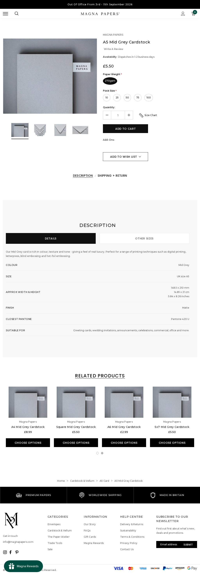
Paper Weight (112, 74)
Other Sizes (144, 238)
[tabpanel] (28, 417)
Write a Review (113, 49)
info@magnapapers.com (18, 541)
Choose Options (28, 443)
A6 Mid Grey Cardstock (124, 427)
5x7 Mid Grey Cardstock (172, 427)
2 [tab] (102, 453)
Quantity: (109, 107)
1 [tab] (97, 453)
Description (83, 176)
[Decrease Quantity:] (107, 115)
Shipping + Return (112, 176)
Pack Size (110, 91)
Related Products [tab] (100, 376)
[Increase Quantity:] (129, 115)
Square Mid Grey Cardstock (76, 427)
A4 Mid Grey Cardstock (28, 427)
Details (50, 238)
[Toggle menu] (5, 13)
